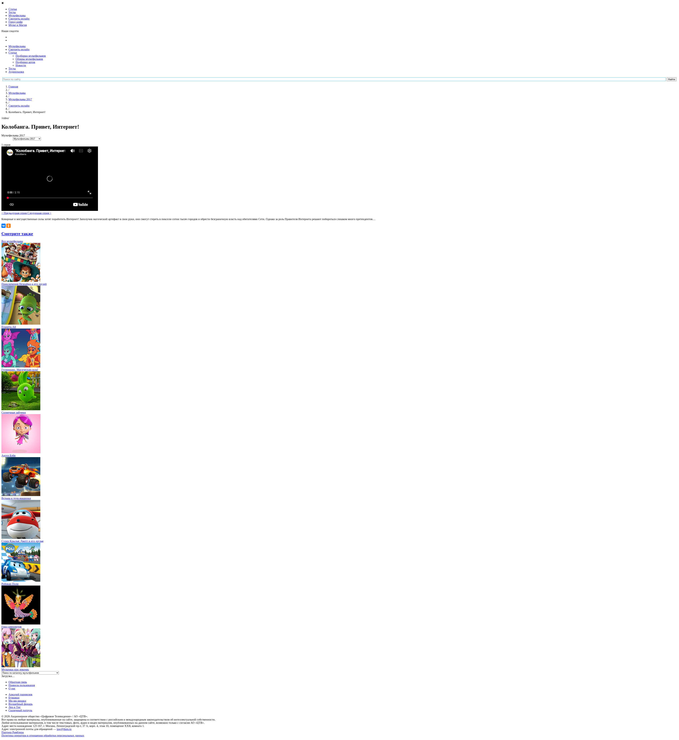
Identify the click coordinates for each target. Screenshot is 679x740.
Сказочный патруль (20, 710)
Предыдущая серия (14, 213)
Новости (21, 65)
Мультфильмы (17, 46)
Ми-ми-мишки (17, 700)
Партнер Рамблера (12, 732)
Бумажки (13, 697)
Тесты (12, 68)
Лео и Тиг (14, 707)
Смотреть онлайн (19, 49)
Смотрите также (17, 233)
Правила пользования (21, 685)
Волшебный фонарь (20, 704)
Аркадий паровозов (20, 694)
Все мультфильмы (12, 241)
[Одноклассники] (8, 226)
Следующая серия (39, 213)
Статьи (12, 52)
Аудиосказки (16, 71)
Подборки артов (25, 62)
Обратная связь (17, 682)
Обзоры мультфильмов (29, 59)
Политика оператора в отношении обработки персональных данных (42, 735)
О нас (11, 688)
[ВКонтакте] (3, 226)
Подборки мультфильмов (31, 55)
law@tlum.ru (64, 729)
